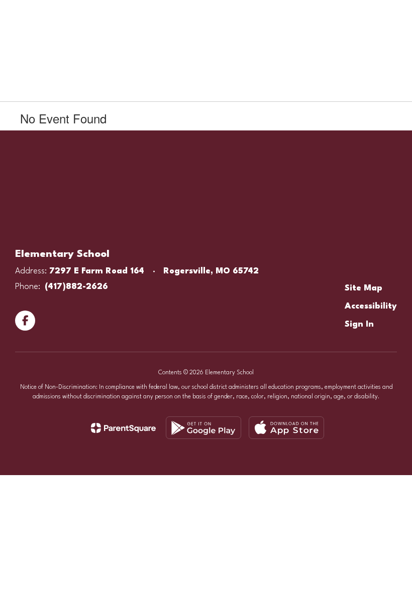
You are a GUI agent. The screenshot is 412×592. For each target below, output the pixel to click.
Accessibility (371, 306)
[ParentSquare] (123, 427)
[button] (381, 15)
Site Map (363, 288)
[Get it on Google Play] (203, 427)
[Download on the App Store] (286, 427)
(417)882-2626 (76, 286)
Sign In (359, 324)
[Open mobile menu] (21, 15)
